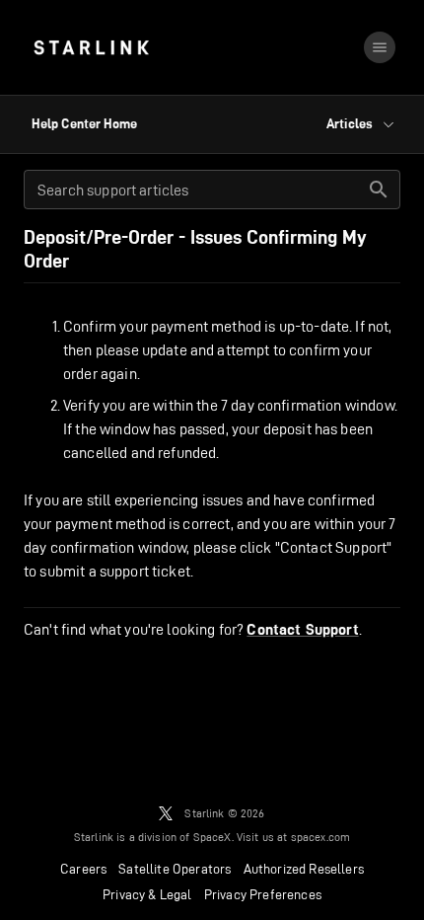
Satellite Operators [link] (174, 869)
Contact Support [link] (302, 630)
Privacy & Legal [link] (147, 894)
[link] (91, 47)
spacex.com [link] (321, 836)
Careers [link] (83, 869)
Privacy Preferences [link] (262, 894)
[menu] (379, 47)
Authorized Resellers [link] (304, 869)
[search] (378, 189)
